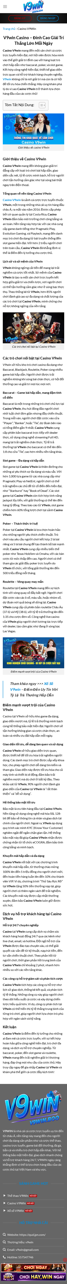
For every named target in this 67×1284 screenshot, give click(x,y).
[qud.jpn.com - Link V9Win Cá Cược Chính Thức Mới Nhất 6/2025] (33, 6)
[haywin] (33, 1277)
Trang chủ (9, 28)
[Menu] (5, 6)
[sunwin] (33, 1268)
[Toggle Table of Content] (40, 105)
